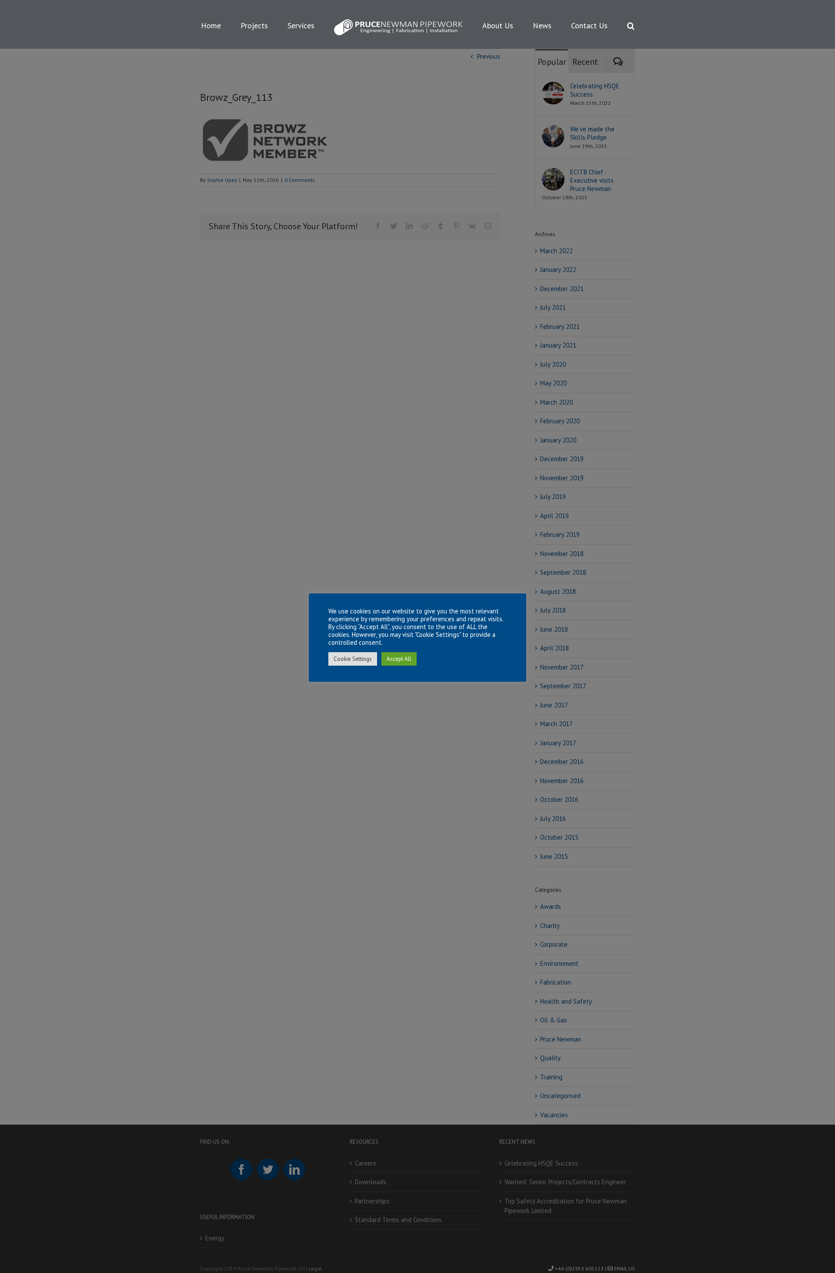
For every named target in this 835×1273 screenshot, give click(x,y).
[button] (594, 24)
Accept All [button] (399, 659)
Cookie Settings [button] (353, 659)
